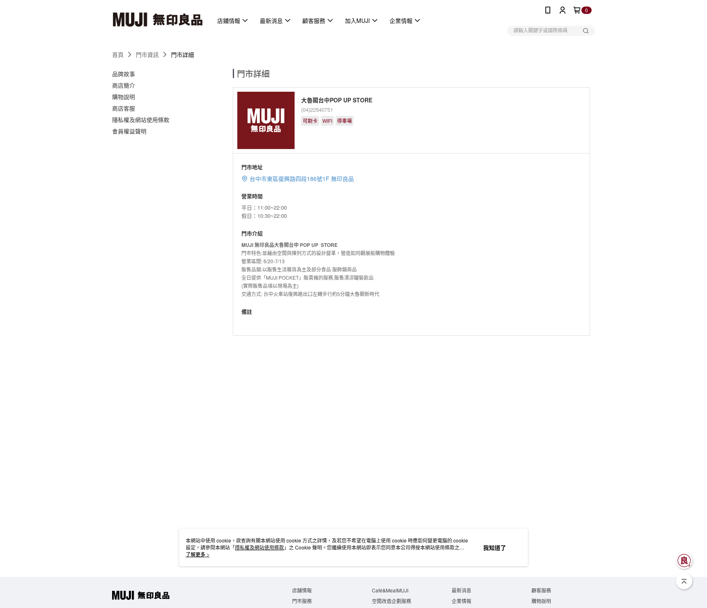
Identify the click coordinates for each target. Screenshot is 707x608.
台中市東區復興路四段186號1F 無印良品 (302, 178)
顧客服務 (541, 590)
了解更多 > (197, 554)
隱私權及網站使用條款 (259, 547)
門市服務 (302, 600)
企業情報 (461, 600)
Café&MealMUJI (390, 590)
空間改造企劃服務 (391, 600)
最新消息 (461, 590)
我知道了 (494, 547)
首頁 (118, 54)
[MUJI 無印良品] (157, 20)
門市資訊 (147, 54)
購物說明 (541, 600)
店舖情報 (302, 590)
